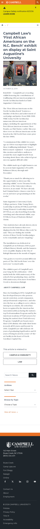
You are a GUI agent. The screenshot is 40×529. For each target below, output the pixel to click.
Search (37, 2)
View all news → (11, 412)
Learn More (9, 14)
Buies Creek (8, 463)
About (6, 493)
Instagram (27, 481)
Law (20, 362)
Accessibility (8, 520)
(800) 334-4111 (9, 456)
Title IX (6, 516)
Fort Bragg (7, 470)
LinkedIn (20, 481)
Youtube (35, 481)
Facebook (5, 481)
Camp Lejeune (9, 467)
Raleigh (6, 474)
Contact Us (8, 489)
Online (6, 478)
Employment (9, 497)
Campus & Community (20, 355)
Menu (2, 2)
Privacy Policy (9, 512)
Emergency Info (10, 523)
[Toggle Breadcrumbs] (37, 25)
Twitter (13, 481)
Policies (6, 508)
